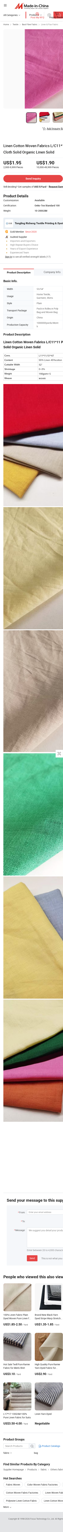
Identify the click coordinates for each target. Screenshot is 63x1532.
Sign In (8, 256)
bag (36, 1452)
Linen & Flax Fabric (49, 24)
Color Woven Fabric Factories (42, 1484)
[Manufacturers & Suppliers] (31, 6)
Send (32, 1258)
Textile (15, 24)
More (6, 1506)
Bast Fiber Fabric (29, 24)
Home (6, 24)
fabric (6, 1452)
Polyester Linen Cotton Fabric (21, 1500)
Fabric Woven (13, 1484)
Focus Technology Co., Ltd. (42, 1518)
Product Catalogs (50, 1446)
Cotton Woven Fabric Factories (22, 1492)
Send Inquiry (33, 178)
